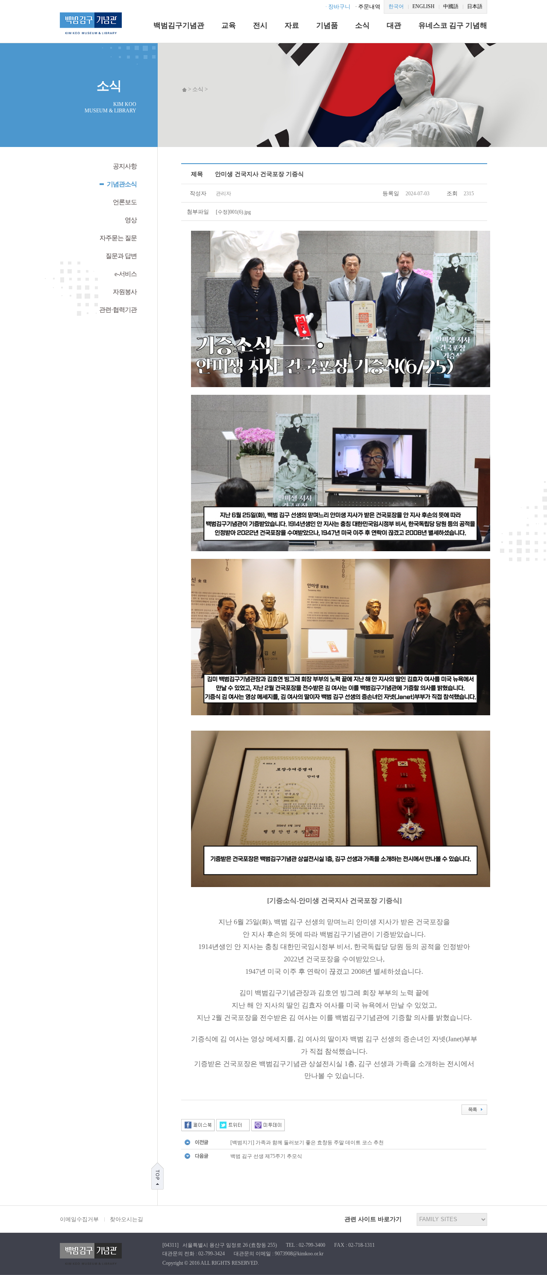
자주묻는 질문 (118, 238)
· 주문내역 (367, 6)
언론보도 (125, 202)
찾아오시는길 (126, 1219)
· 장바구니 (337, 6)
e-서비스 (126, 273)
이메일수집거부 (79, 1219)
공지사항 (125, 166)
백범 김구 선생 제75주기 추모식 (266, 1156)
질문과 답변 (121, 256)
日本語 (474, 6)
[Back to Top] (157, 1175)
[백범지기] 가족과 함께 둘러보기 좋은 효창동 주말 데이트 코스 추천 (307, 1143)
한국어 (396, 6)
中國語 (451, 6)
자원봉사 (125, 291)
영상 (131, 220)
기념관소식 (122, 184)
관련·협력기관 (118, 309)
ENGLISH (423, 6)
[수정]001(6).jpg (233, 212)
